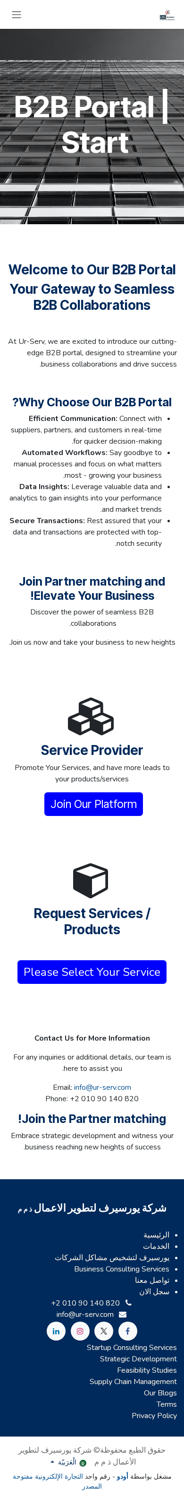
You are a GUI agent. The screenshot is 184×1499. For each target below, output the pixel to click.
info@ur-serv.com (102, 1087)
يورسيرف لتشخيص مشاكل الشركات (112, 1258)
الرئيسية (156, 1235)
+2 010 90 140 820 (85, 1303)
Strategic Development (138, 1359)
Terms (167, 1404)
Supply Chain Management (133, 1381)
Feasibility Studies (147, 1370)
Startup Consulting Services (132, 1347)
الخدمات (156, 1246)
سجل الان (154, 1292)
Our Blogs (160, 1393)
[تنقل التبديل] (16, 14)
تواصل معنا (152, 1280)
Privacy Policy (154, 1416)
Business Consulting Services (121, 1269)
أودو (121, 1476)
